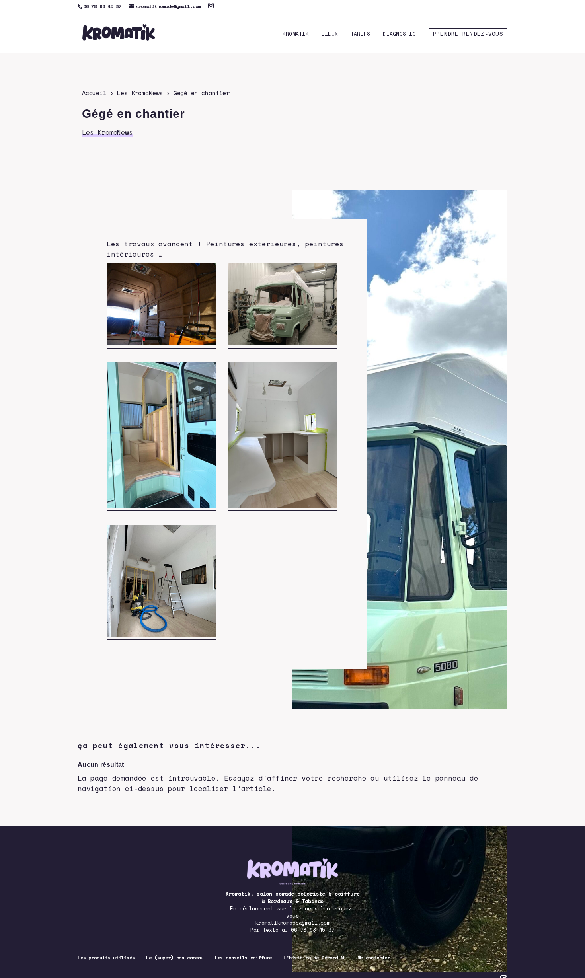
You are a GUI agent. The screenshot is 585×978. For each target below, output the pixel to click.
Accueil (94, 92)
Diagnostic (399, 34)
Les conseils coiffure (243, 957)
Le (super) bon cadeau (174, 957)
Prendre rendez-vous (468, 33)
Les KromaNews (140, 92)
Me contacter (373, 957)
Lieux (330, 34)
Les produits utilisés (106, 957)
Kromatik (296, 34)
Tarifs (360, 34)
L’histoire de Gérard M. (314, 957)
